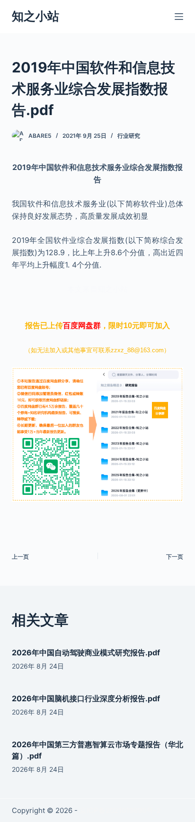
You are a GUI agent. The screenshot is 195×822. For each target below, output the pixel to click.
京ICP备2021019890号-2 (120, 810)
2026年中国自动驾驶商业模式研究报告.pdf (86, 652)
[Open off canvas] (179, 16)
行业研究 (128, 135)
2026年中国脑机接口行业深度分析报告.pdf (86, 698)
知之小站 (35, 16)
